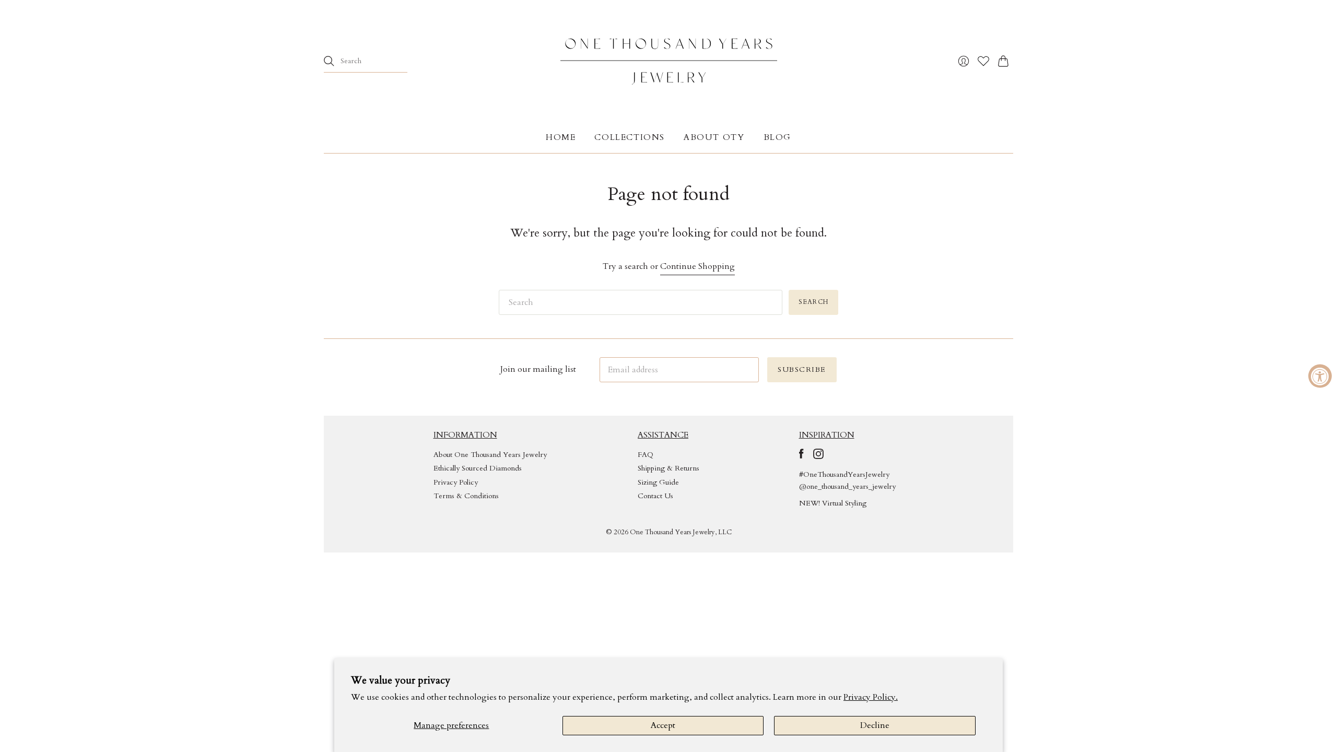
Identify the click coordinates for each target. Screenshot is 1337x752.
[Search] (329, 61)
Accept (663, 725)
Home (561, 137)
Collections (629, 137)
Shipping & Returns (668, 468)
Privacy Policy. (870, 697)
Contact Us (655, 496)
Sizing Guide (658, 482)
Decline (874, 725)
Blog (777, 137)
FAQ (645, 455)
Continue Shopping (697, 266)
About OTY (714, 137)
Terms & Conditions (466, 496)
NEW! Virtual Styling (832, 503)
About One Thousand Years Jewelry (490, 455)
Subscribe (802, 369)
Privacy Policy (455, 482)
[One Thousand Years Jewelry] (668, 61)
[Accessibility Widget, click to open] (1320, 376)
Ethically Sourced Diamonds (477, 468)
